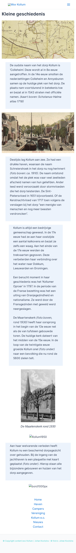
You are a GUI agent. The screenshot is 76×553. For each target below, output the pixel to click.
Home (38, 499)
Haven (38, 504)
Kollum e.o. (38, 517)
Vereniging (38, 513)
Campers (38, 508)
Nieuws (38, 522)
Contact (38, 526)
